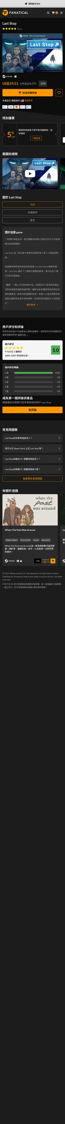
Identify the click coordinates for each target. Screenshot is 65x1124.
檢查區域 (28, 100)
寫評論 (32, 409)
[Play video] (30, 174)
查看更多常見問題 (32, 478)
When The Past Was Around (20, 529)
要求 (32, 220)
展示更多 (31, 304)
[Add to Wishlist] (59, 92)
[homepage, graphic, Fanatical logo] (15, 12)
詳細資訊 (32, 212)
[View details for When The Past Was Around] (30, 509)
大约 (32, 204)
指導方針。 (23, 334)
